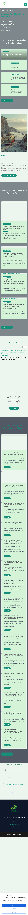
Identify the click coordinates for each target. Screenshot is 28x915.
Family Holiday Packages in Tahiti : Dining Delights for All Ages (18, 78)
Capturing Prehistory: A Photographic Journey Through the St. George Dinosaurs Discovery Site (13, 732)
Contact (14, 828)
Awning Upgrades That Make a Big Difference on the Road (14, 486)
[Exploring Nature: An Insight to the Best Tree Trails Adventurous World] (5, 90)
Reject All (14, 912)
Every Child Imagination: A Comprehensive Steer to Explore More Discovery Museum (13, 617)
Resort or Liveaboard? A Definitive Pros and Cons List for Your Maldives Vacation (13, 228)
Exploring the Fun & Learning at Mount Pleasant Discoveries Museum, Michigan (13, 582)
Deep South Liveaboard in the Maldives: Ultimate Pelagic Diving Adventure (14, 454)
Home (14, 821)
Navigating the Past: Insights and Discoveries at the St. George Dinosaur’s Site (13, 713)
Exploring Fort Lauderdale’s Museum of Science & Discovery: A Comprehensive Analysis (13, 636)
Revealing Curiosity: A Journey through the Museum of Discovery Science (14, 656)
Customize (14, 908)
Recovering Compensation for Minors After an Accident (13, 523)
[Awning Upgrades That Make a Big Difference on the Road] (14, 478)
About (14, 826)
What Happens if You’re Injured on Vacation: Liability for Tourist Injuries (14, 505)
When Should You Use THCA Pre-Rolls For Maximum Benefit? (14, 358)
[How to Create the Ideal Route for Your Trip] (5, 65)
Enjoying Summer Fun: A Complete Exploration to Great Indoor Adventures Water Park (13, 306)
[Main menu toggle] (25, 4)
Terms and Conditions (14, 824)
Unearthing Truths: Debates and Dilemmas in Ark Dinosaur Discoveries (13, 675)
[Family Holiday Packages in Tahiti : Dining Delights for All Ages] (5, 77)
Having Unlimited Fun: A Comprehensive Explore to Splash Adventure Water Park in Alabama (13, 281)
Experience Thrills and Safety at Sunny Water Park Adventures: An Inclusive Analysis (13, 254)
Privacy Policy (14, 823)
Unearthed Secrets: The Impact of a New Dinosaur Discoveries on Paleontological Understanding (14, 694)
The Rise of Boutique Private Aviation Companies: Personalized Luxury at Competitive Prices (14, 542)
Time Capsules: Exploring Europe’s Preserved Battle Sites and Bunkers (13, 563)
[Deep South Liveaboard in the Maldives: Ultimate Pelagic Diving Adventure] (14, 443)
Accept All (14, 905)
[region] (14, 904)
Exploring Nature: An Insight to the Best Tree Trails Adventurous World (18, 91)
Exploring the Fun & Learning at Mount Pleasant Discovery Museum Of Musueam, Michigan (13, 599)
